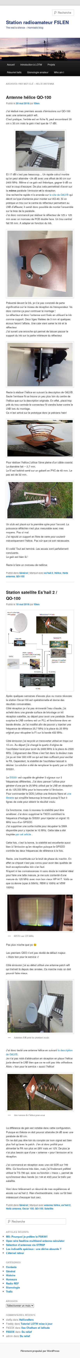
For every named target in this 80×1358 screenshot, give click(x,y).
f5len (36, 103)
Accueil (11, 64)
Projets (51, 64)
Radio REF (12, 1283)
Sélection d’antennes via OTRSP (25, 1245)
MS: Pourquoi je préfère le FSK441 (27, 1236)
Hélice (57, 573)
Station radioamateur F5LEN (37, 22)
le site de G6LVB (59, 195)
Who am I (59, 72)
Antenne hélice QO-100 (28, 97)
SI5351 (13, 777)
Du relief (27, 1332)
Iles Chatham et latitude (35, 1327)
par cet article (23, 834)
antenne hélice (52, 1205)
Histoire (10, 1275)
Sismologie (13, 1287)
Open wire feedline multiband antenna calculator (35, 1241)
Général (23, 573)
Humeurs (11, 1279)
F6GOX (10, 1332)
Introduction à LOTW (31, 64)
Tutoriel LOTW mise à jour (36, 1323)
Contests (11, 1267)
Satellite (48, 1208)
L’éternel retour (15, 1253)
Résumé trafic (14, 72)
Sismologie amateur (37, 72)
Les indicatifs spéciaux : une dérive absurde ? (33, 1249)
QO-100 (20, 576)
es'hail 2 (48, 573)
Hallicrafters (26, 1319)
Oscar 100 (28, 1208)
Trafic (9, 1291)
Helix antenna (13, 1208)
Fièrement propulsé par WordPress (40, 1351)
